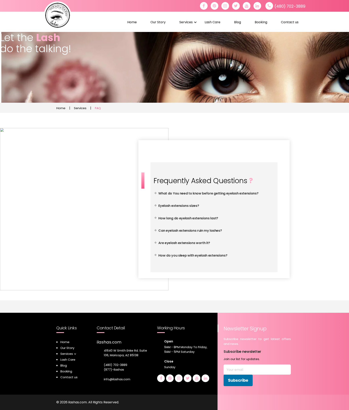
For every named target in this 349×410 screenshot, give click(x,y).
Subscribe (238, 380)
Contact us (290, 22)
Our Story (158, 22)
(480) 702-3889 (289, 6)
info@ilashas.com (117, 379)
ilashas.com (109, 342)
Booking (261, 22)
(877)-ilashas (114, 369)
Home (132, 22)
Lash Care (212, 22)
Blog (237, 22)
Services (186, 22)
